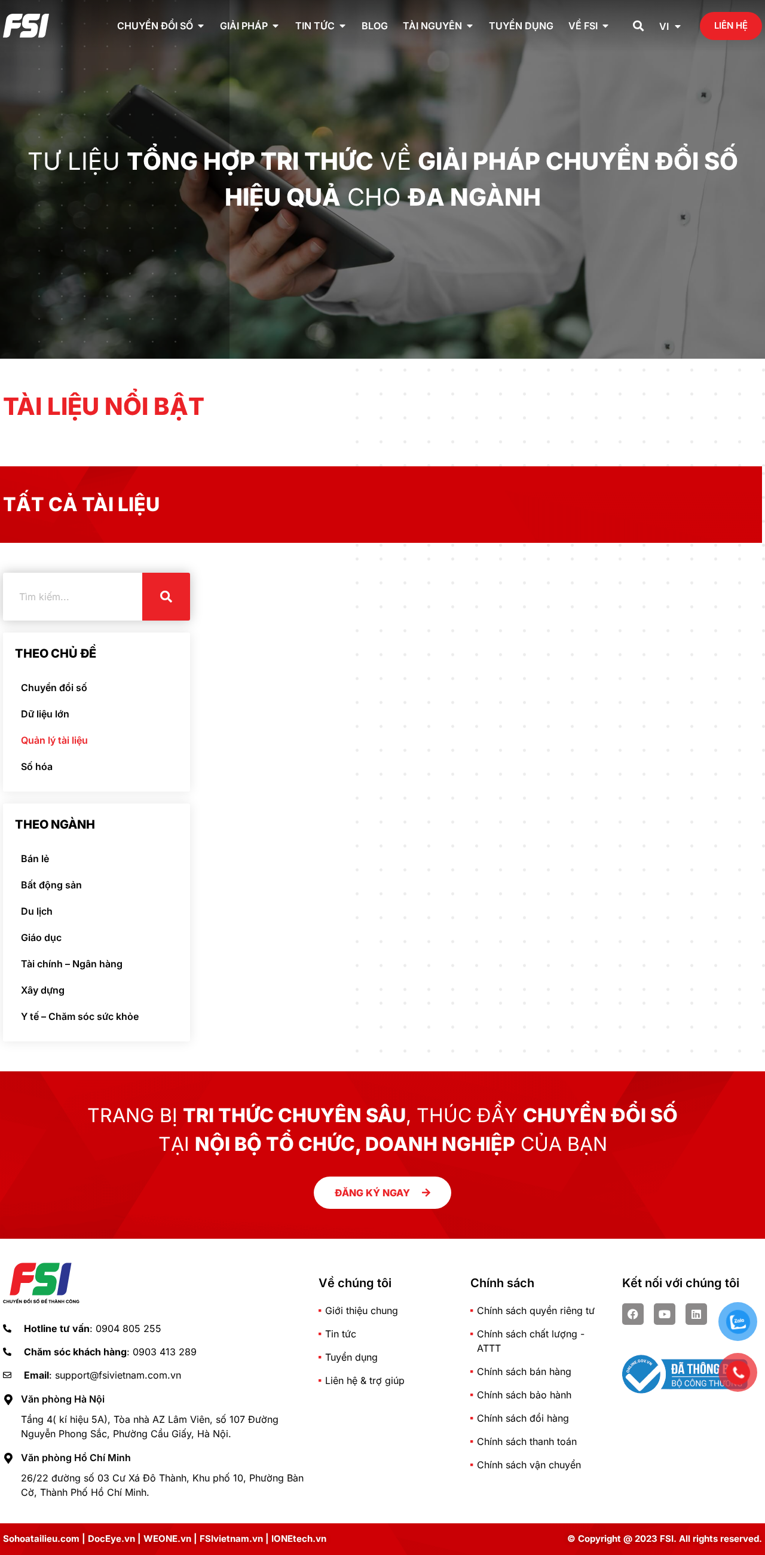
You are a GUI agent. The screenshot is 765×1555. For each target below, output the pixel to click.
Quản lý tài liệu (54, 740)
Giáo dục (41, 937)
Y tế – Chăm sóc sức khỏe (80, 1016)
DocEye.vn (111, 1538)
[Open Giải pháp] (275, 25)
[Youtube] (664, 1314)
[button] (638, 26)
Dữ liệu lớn (45, 714)
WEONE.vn (167, 1538)
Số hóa (37, 766)
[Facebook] (633, 1314)
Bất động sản (51, 885)
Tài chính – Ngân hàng (72, 964)
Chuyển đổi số (54, 688)
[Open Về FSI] (605, 25)
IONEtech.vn (298, 1538)
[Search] (166, 597)
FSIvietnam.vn (231, 1538)
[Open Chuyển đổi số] (201, 25)
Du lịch (37, 911)
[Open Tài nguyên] (470, 25)
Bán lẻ (35, 858)
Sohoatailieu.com (41, 1538)
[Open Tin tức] (342, 25)
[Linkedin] (696, 1314)
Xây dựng (43, 990)
